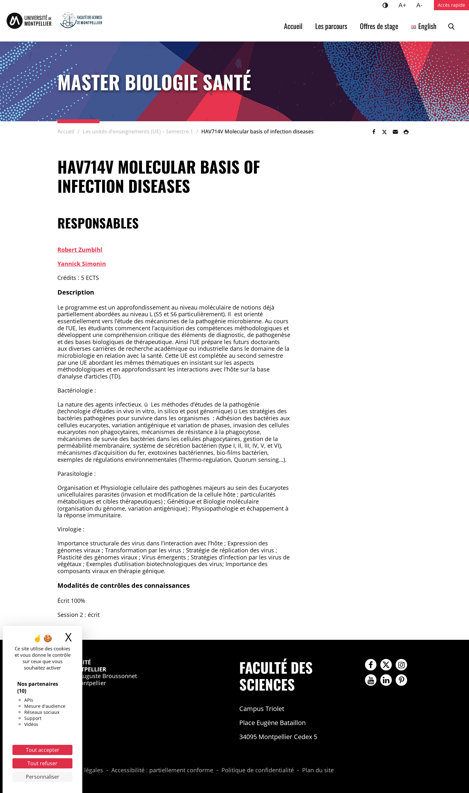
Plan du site (318, 770)
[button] (395, 131)
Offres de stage (379, 26)
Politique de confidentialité (257, 770)
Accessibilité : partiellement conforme (162, 770)
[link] (373, 131)
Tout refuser (42, 763)
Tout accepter (42, 749)
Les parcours (331, 26)
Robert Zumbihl (79, 249)
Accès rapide (451, 5)
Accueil (293, 26)
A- (422, 4)
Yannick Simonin (81, 263)
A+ (404, 4)
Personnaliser (42, 776)
